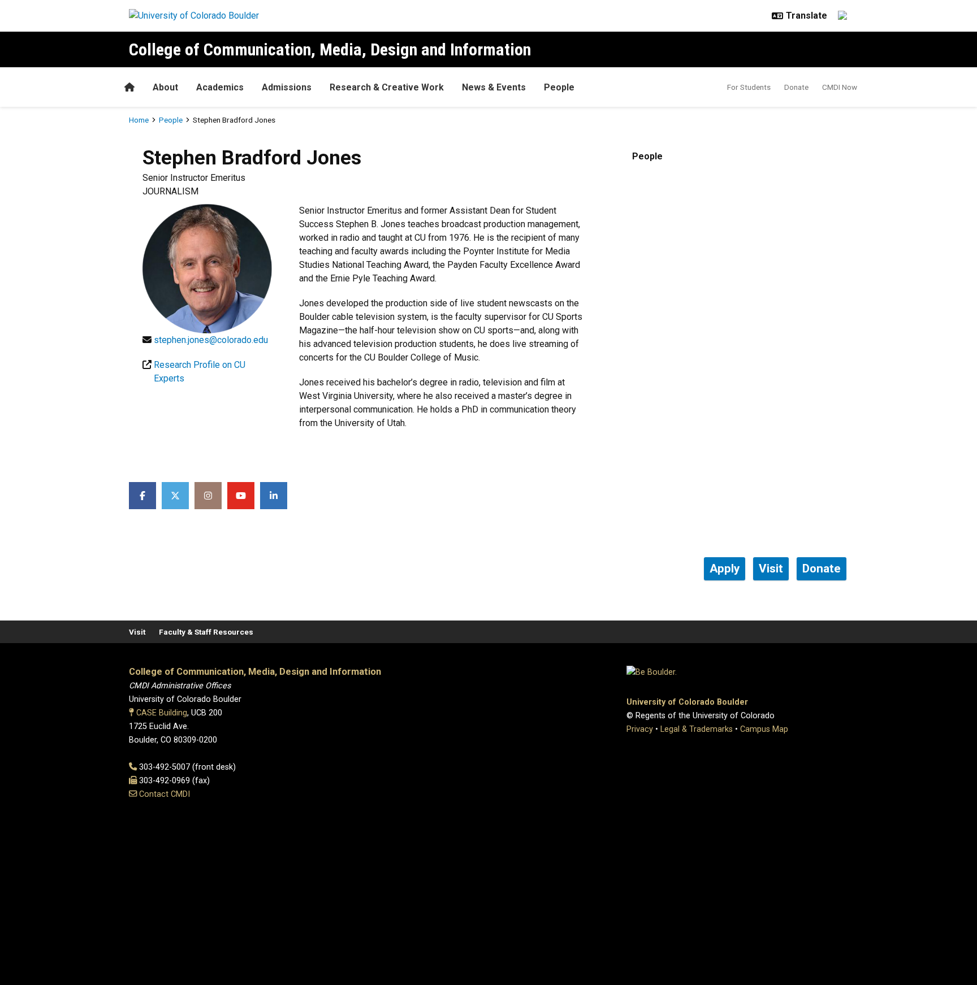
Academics (220, 87)
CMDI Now (839, 87)
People (559, 87)
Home (139, 119)
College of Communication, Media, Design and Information (330, 49)
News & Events (494, 87)
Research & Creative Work (387, 87)
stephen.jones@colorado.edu (211, 340)
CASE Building (161, 713)
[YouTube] (240, 495)
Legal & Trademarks (696, 729)
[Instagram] (208, 495)
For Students (749, 87)
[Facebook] (142, 495)
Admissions (287, 87)
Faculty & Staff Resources (206, 631)
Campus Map (764, 729)
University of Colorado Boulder (687, 702)
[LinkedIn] (273, 495)
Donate (796, 87)
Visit (137, 631)
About (165, 87)
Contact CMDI (164, 794)
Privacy (639, 729)
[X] (175, 495)
